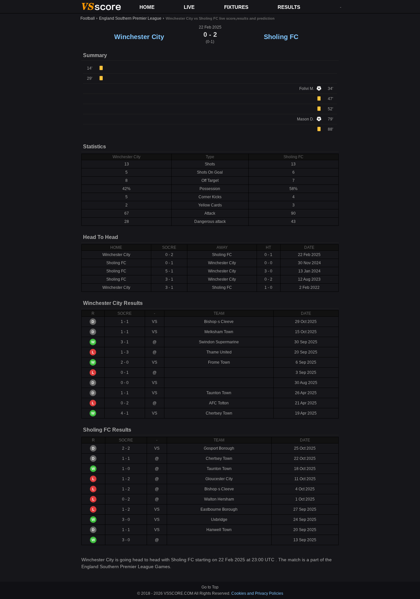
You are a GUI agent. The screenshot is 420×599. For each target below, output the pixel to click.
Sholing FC (281, 36)
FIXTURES (236, 7)
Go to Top (210, 587)
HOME (147, 7)
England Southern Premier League (130, 18)
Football (87, 18)
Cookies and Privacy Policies (257, 593)
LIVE (189, 7)
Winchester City (139, 36)
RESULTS (289, 7)
